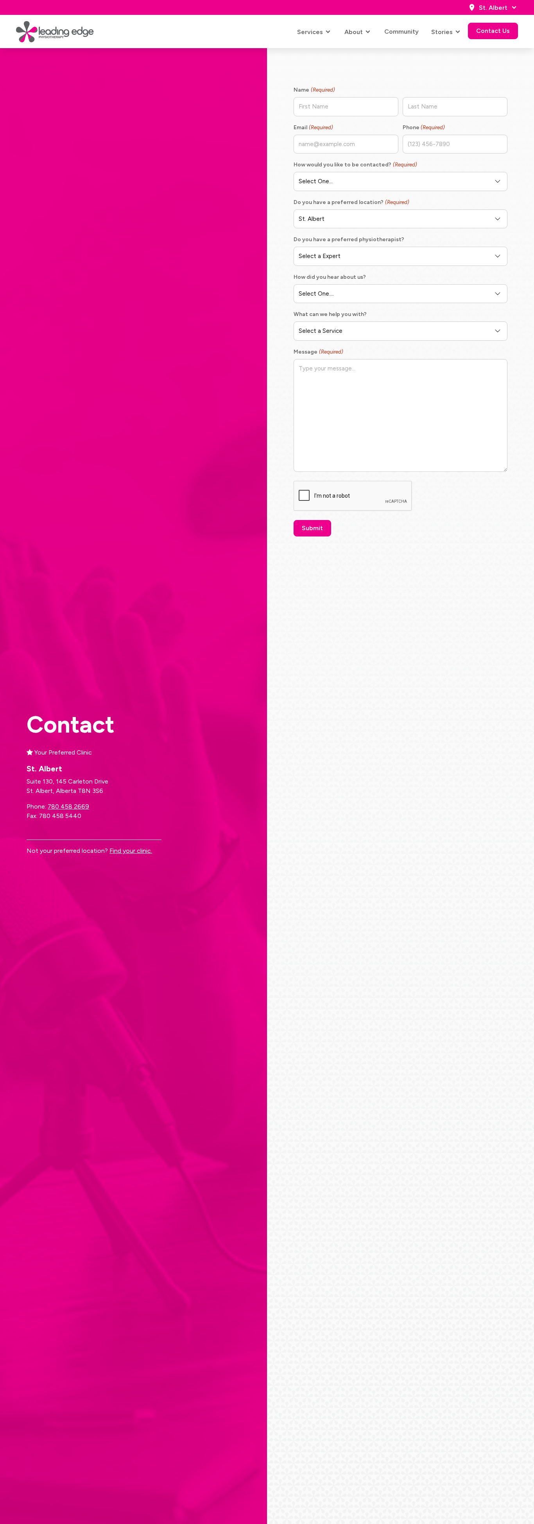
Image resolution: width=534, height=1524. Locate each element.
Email (313, 127)
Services (310, 32)
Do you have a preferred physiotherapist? (349, 239)
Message (318, 351)
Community (401, 31)
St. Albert (493, 7)
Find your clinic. (130, 850)
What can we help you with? (330, 314)
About (353, 32)
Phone (424, 127)
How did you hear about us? (330, 277)
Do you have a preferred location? (351, 202)
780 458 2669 (68, 806)
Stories (442, 32)
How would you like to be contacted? (355, 164)
